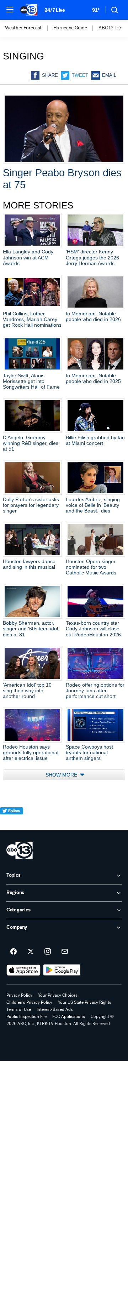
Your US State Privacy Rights (84, 1002)
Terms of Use (18, 1009)
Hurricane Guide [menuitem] (70, 27)
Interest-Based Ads (55, 1009)
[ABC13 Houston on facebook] (13, 952)
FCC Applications (68, 1016)
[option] (29, 28)
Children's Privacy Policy (29, 1002)
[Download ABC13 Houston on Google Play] (62, 970)
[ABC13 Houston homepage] (28, 10)
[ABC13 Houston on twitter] (30, 952)
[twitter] (11, 824)
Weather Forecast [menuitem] (23, 27)
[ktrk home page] (19, 850)
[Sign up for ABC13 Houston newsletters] (65, 952)
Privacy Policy (19, 995)
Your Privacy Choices (58, 995)
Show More (62, 775)
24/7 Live (54, 10)
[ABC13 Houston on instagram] (48, 952)
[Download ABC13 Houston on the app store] (23, 970)
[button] (9, 9)
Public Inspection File (26, 1016)
